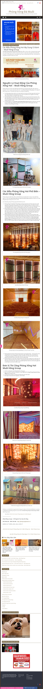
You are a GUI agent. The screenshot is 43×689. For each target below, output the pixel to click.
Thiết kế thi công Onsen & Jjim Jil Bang (9, 603)
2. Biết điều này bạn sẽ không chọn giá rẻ (9, 675)
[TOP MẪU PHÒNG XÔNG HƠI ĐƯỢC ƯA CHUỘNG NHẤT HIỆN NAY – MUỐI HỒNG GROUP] (8, 540)
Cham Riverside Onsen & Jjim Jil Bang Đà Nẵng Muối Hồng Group (16, 2)
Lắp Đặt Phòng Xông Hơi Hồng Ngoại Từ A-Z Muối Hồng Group (25, 534)
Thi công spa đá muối (6, 601)
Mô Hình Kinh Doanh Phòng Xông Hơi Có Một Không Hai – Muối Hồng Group (21, 529)
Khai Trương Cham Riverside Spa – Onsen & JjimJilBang (12, 560)
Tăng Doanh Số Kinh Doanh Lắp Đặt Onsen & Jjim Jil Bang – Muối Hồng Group (16, 565)
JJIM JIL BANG (12, 43)
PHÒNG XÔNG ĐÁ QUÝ (7, 585)
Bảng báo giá (4, 571)
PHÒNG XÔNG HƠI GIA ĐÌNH (7, 578)
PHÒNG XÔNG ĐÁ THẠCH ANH (8, 587)
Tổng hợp (7, 45)
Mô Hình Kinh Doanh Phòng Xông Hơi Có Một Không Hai (20, 514)
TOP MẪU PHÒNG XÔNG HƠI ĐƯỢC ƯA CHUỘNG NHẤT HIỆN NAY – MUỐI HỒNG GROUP (7, 550)
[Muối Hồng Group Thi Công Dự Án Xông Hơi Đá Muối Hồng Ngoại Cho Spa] (34, 540)
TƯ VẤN (11, 45)
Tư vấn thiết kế (16, 45)
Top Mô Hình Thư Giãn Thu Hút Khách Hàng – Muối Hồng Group (13, 558)
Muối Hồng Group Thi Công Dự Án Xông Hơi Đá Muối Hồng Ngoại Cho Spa (34, 549)
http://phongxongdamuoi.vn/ (24, 521)
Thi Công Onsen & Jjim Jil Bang (7, 599)
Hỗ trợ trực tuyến (30, 687)
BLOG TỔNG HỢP (6, 43)
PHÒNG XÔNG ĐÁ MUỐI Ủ (8, 583)
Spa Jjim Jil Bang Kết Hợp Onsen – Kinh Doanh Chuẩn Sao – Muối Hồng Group (16, 563)
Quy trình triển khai (5, 596)
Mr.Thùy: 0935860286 (9, 688)
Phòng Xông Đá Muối (21, 11)
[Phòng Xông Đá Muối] (21, 5)
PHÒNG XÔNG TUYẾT (7, 592)
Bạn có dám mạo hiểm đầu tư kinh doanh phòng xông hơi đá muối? (21, 549)
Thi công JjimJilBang (30, 43)
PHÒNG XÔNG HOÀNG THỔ (8, 589)
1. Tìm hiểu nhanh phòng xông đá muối (9, 674)
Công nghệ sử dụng (5, 575)
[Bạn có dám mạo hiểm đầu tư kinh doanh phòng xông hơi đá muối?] (21, 540)
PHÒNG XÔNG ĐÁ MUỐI (7, 582)
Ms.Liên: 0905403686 (20, 688)
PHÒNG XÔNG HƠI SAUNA (7, 594)
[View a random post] (40, 17)
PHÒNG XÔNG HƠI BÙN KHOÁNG (9, 590)
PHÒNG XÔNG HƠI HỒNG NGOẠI (20, 43)
